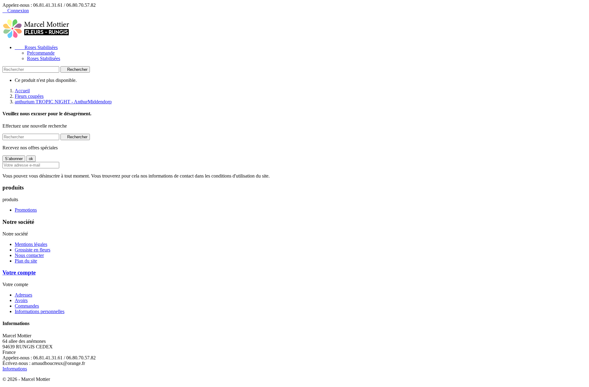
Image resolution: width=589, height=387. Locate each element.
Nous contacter (29, 255)
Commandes (27, 305)
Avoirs (21, 300)
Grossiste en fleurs (32, 249)
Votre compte (19, 272)
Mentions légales (31, 244)
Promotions (26, 210)
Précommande (41, 53)
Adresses (23, 294)
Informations (14, 368)
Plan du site (26, 260)
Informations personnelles (39, 311)
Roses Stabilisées (36, 47)
